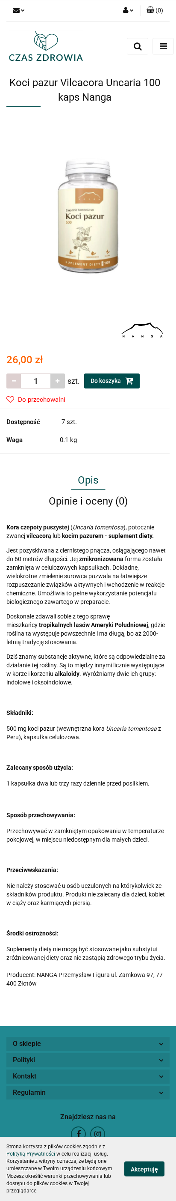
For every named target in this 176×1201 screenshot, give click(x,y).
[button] (155, 10)
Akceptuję (144, 1169)
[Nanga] (142, 329)
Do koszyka (106, 380)
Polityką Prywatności (30, 1154)
